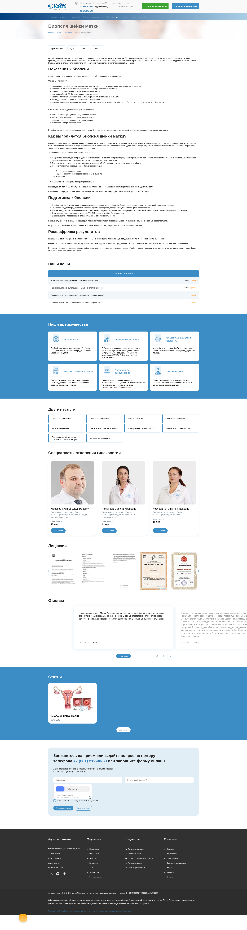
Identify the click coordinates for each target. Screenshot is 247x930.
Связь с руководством (136, 867)
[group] (62, 570)
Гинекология (94, 863)
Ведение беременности (100, 438)
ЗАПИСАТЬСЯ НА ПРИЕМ (185, 6)
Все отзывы (123, 656)
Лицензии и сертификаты (176, 863)
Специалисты (97, 16)
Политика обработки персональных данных (105, 911)
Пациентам (75, 16)
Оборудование (172, 858)
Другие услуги (57, 48)
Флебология (94, 853)
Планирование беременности (140, 428)
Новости (170, 867)
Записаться (58, 530)
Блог (133, 16)
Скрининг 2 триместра (99, 418)
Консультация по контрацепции (103, 428)
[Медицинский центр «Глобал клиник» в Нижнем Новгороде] (57, 6)
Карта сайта (127, 911)
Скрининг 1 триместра (175, 418)
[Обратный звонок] (23, 918)
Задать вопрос (83, 808)
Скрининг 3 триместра (61, 418)
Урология (92, 858)
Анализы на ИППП (135, 418)
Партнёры (170, 872)
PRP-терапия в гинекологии (177, 428)
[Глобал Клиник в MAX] (58, 873)
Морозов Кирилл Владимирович (70, 508)
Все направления (96, 877)
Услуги (86, 16)
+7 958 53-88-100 (86, 10)
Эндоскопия (94, 872)
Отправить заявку (63, 808)
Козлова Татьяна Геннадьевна (171, 508)
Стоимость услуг (113, 16)
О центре (64, 16)
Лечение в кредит (135, 863)
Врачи (84, 48)
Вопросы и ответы (135, 853)
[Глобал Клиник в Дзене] (64, 873)
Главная (53, 16)
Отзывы (97, 48)
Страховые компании (136, 849)
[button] (199, 571)
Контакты (142, 16)
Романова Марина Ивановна (119, 508)
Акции (126, 16)
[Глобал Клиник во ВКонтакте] (51, 873)
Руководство (172, 853)
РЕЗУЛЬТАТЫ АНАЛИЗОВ (155, 6)
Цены (72, 48)
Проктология (94, 849)
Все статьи (123, 729)
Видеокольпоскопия (60, 428)
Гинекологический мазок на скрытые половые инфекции (64, 438)
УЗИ (91, 867)
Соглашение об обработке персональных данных (67, 911)
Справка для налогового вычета (140, 858)
